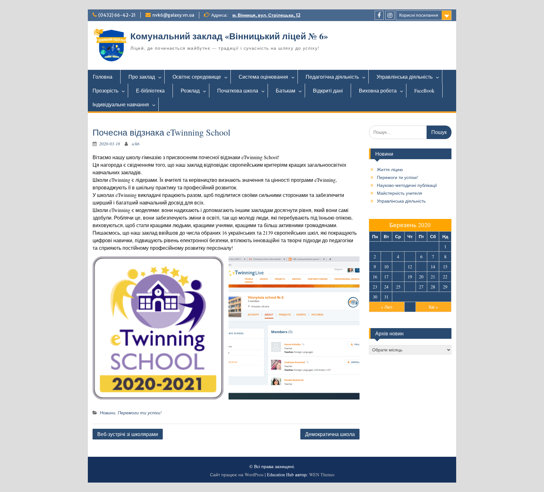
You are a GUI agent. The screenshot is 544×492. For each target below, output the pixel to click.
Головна (102, 76)
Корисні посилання (418, 15)
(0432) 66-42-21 (117, 15)
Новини (107, 413)
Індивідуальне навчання (121, 104)
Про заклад (141, 76)
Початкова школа (237, 90)
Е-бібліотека (150, 90)
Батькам (285, 90)
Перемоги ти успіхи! (140, 413)
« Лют (387, 307)
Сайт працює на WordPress (237, 475)
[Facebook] (379, 15)
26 (410, 287)
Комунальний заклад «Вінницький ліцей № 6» (229, 36)
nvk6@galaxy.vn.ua (173, 15)
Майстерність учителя (399, 193)
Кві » (433, 307)
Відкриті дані (328, 90)
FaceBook (424, 90)
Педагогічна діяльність (332, 76)
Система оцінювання (263, 76)
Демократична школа (330, 434)
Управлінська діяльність (405, 76)
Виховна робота (378, 90)
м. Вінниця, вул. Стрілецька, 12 (266, 15)
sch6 (135, 144)
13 (421, 267)
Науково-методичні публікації (407, 185)
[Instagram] (389, 15)
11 (398, 267)
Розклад (190, 90)
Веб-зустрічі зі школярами (127, 434)
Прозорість (105, 90)
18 (398, 277)
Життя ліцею (390, 169)
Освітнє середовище (197, 76)
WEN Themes (321, 475)
